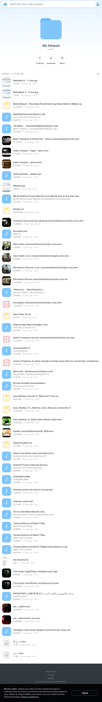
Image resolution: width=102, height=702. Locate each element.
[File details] (51, 82)
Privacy (51, 675)
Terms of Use (51, 672)
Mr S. (52, 49)
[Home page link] (5, 4)
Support (51, 678)
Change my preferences (30, 697)
